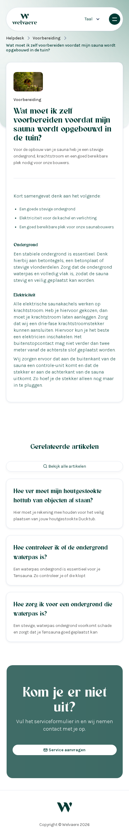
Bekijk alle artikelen (64, 466)
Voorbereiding (47, 38)
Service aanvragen (65, 749)
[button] (92, 19)
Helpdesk (15, 38)
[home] (32, 19)
